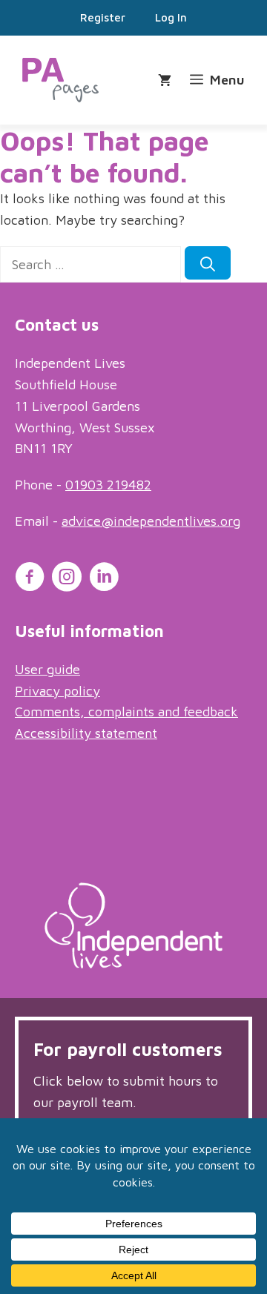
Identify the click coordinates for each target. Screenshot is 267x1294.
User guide (47, 669)
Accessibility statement (86, 733)
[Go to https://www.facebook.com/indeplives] (29, 579)
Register (102, 17)
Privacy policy (57, 691)
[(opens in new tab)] (133, 963)
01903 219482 (108, 484)
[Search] (208, 263)
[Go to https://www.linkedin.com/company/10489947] (104, 579)
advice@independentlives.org (151, 521)
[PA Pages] (60, 80)
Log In (171, 17)
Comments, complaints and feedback (126, 711)
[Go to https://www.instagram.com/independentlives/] (67, 579)
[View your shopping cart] (166, 80)
